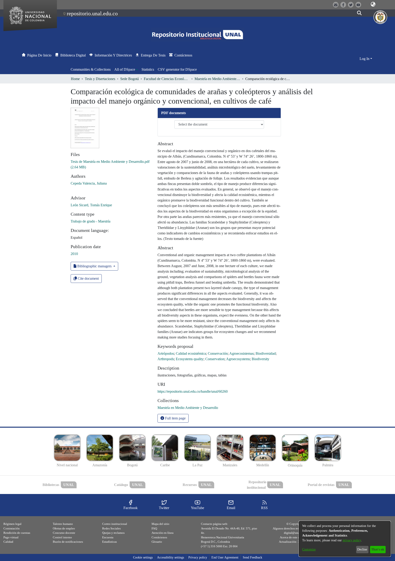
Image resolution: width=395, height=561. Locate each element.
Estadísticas (109, 541)
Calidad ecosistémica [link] (191, 353)
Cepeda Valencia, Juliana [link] (89, 183)
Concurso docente (64, 532)
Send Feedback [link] (252, 557)
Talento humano (63, 524)
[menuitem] (126, 69)
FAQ (154, 528)
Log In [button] (365, 59)
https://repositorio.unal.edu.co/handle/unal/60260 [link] (192, 391)
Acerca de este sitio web (294, 537)
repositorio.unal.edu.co (92, 13)
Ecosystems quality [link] (189, 359)
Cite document (88, 278)
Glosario (157, 541)
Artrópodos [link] (165, 353)
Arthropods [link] (165, 359)
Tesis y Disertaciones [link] (100, 79)
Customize (309, 549)
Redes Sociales (111, 528)
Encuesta (107, 537)
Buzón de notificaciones (68, 541)
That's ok (377, 549)
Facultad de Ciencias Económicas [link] (166, 79)
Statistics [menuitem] (147, 69)
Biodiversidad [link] (266, 353)
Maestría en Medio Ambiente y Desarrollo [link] (217, 79)
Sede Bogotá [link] (129, 79)
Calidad (8, 541)
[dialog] (344, 538)
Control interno (62, 537)
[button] (373, 4)
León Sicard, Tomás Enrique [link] (91, 205)
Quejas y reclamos (113, 532)
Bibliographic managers (94, 266)
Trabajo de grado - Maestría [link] (90, 221)
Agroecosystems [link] (238, 359)
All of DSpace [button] (124, 69)
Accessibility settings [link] (170, 557)
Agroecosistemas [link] (241, 353)
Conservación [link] (218, 353)
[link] (187, 408)
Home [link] (75, 79)
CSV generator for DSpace (177, 69)
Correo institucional (114, 524)
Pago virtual (11, 537)
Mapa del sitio (160, 524)
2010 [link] (74, 254)
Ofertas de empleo (64, 528)
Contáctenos (159, 537)
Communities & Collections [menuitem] (91, 69)
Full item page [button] (175, 418)
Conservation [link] (214, 359)
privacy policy (352, 540)
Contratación (11, 528)
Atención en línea (162, 532)
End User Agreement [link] (224, 557)
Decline (362, 549)
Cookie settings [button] (143, 557)
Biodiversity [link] (260, 359)
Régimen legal (12, 524)
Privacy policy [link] (197, 557)
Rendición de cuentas (16, 532)
